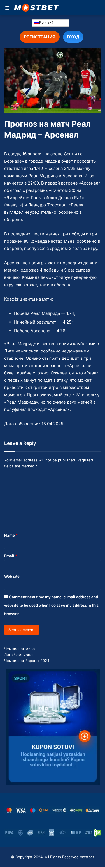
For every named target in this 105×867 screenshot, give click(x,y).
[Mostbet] (36, 8)
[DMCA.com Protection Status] (97, 833)
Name (11, 535)
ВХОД (73, 37)
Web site (12, 576)
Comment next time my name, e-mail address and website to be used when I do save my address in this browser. (51, 605)
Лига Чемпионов (19, 654)
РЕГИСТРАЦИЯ (39, 37)
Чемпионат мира (19, 649)
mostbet (87, 857)
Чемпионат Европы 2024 (26, 660)
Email (10, 556)
